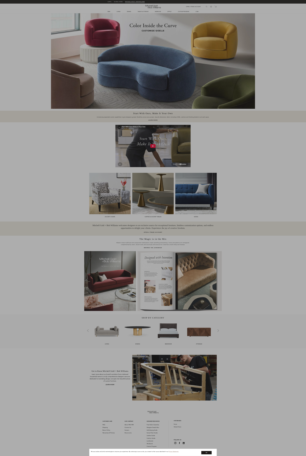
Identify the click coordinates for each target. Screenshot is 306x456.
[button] (206, 452)
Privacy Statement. (174, 451)
